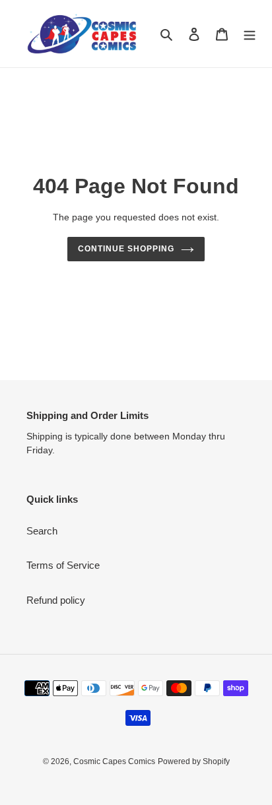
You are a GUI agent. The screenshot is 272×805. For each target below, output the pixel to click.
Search (41, 530)
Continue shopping (126, 248)
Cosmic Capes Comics (114, 761)
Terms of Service (63, 565)
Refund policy (55, 600)
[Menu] (249, 34)
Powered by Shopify (194, 761)
